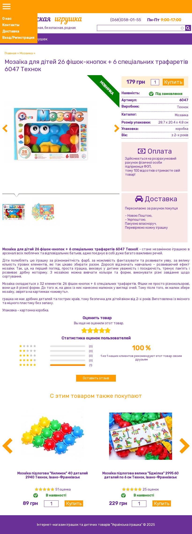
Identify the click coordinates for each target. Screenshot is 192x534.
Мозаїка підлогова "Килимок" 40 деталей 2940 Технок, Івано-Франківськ (52, 475)
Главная (10, 53)
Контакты (10, 25)
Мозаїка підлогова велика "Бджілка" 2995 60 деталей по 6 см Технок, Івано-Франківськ (140, 475)
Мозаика (26, 53)
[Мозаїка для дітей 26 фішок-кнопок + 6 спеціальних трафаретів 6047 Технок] (60, 191)
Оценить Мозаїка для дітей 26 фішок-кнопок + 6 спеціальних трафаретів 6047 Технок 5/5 (108, 330)
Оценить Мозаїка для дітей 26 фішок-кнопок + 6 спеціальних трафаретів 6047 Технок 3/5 (96, 330)
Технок (182, 107)
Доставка (10, 31)
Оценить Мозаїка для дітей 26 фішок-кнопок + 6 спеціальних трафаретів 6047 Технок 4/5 (102, 330)
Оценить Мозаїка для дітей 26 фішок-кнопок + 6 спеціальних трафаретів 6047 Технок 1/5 (84, 330)
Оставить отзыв (96, 378)
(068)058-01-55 (125, 19)
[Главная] (48, 20)
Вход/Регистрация (18, 38)
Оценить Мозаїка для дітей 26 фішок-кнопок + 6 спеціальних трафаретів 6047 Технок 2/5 (90, 330)
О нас (6, 19)
